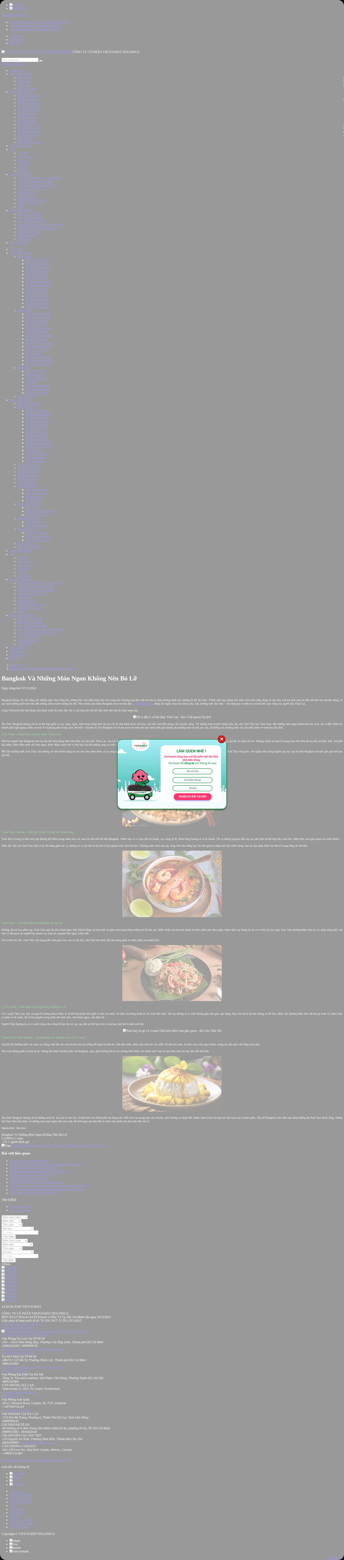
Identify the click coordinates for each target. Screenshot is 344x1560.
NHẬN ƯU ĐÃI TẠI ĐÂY (193, 796)
